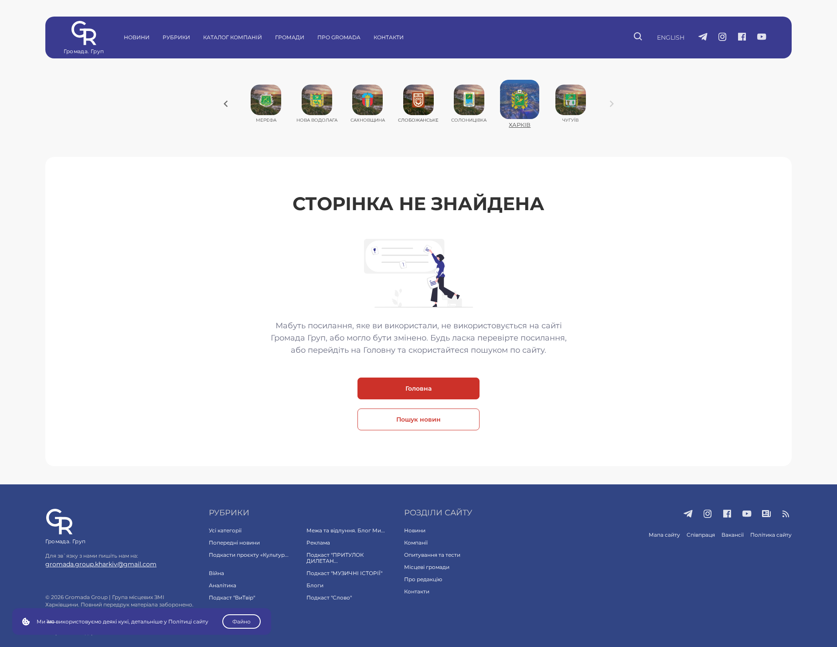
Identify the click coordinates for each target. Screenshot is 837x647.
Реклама (318, 542)
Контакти (389, 37)
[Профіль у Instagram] (722, 37)
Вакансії (732, 534)
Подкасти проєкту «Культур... (249, 555)
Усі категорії (225, 530)
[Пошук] (638, 37)
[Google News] (766, 514)
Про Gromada (339, 37)
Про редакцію (423, 579)
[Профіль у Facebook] (742, 37)
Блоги (314, 585)
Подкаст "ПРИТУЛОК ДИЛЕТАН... (335, 558)
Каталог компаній (232, 37)
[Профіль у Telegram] (703, 37)
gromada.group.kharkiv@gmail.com (101, 564)
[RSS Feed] (786, 514)
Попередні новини (234, 542)
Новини (137, 37)
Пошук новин (418, 419)
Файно (241, 621)
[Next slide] (612, 104)
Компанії (416, 542)
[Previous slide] (226, 104)
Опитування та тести (432, 555)
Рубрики (176, 37)
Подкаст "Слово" (329, 597)
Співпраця (701, 534)
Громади (289, 37)
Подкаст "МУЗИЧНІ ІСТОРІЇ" (344, 573)
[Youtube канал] (761, 37)
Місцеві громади (426, 567)
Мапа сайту (664, 534)
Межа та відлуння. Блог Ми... (345, 530)
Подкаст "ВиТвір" (232, 597)
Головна (418, 388)
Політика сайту (771, 534)
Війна (216, 573)
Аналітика (222, 585)
